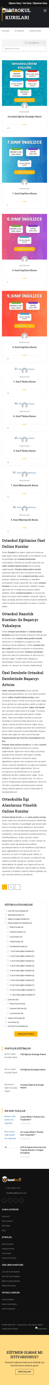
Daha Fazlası (24, 83)
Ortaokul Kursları (18, 932)
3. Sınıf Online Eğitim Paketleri (22, 961)
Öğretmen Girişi (40, 3)
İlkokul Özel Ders (17, 1004)
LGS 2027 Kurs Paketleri (18, 911)
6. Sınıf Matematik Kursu (24, 519)
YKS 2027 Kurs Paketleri (18, 1026)
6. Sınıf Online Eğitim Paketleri (22, 975)
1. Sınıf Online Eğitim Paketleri (22, 951)
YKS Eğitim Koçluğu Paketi (33, 1054)
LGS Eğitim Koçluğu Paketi (32, 1069)
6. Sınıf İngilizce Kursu (24, 270)
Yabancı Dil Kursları (16, 1018)
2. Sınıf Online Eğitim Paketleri (22, 956)
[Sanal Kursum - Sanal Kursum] (9, 11)
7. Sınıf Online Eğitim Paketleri (22, 980)
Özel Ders (13, 1000)
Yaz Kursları (13, 1022)
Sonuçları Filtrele (26, 1034)
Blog (3, 1230)
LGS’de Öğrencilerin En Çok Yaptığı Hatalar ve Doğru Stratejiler (33, 1150)
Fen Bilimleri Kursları (18, 946)
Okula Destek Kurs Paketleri (20, 923)
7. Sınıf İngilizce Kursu (24, 193)
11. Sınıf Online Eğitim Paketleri (22, 995)
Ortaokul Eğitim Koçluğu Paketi (25, 116)
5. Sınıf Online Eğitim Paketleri (22, 971)
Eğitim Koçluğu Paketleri (11, 1281)
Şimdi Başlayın (24, 1372)
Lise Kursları (16, 937)
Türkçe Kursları (16, 942)
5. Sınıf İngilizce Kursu (24, 347)
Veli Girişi (27, 3)
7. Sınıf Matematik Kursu (24, 485)
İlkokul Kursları (16, 927)
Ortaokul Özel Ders (18, 1008)
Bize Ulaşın (6, 1226)
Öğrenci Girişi (15, 3)
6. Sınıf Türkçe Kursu (24, 416)
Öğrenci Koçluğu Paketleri (18, 919)
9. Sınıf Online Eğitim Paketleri (22, 985)
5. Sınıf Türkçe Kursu (24, 450)
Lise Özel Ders (16, 1013)
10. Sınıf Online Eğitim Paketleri (22, 990)
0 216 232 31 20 (13, 1188)
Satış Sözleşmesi (8, 1309)
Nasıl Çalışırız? (7, 1221)
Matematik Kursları (16, 915)
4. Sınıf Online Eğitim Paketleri (22, 966)
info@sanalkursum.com (16, 1193)
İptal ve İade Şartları (9, 1304)
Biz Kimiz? (6, 1216)
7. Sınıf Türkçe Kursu (24, 381)
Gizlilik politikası (8, 1299)
